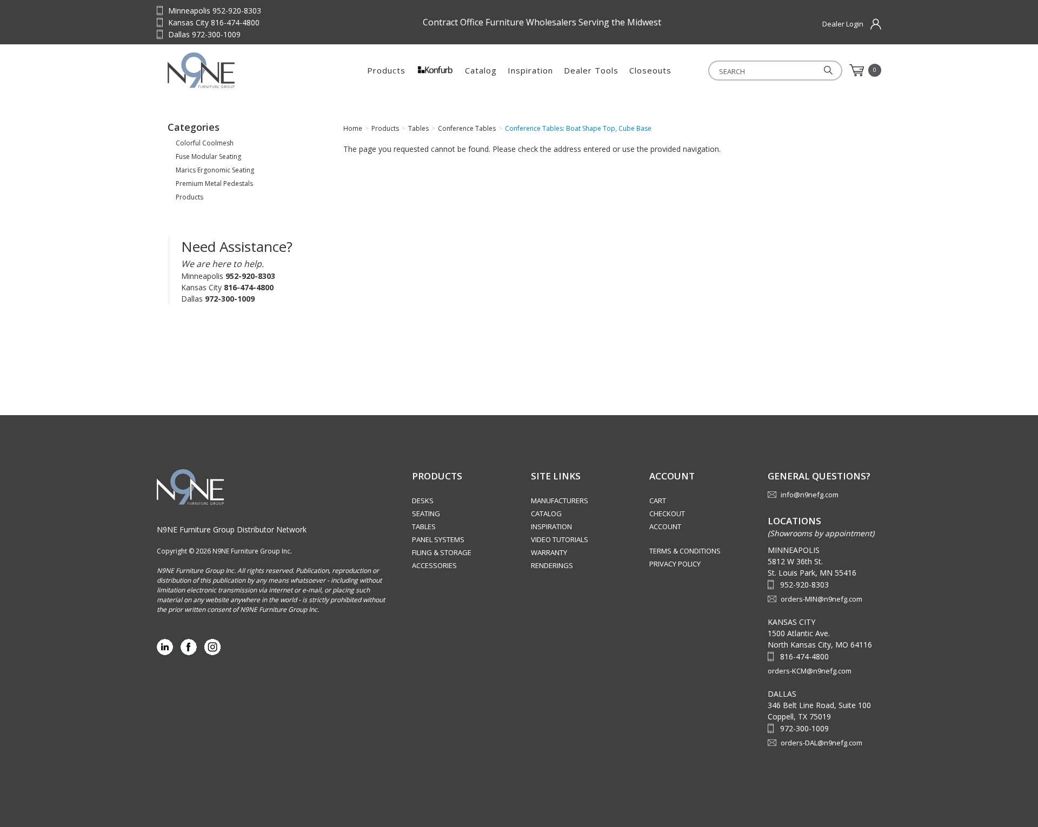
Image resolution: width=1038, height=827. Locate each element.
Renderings (552, 565)
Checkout (667, 513)
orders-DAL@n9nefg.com (821, 743)
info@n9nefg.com (810, 494)
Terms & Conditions (685, 551)
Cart (657, 500)
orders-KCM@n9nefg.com (809, 671)
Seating (426, 513)
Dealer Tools (591, 70)
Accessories (434, 565)
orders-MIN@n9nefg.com (821, 599)
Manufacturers (559, 500)
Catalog (481, 70)
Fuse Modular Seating (208, 156)
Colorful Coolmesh (205, 143)
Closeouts (650, 70)
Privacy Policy (675, 564)
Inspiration (530, 70)
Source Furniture (235, 70)
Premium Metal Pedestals (214, 183)
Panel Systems (438, 539)
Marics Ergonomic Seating (215, 170)
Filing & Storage (441, 552)
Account (665, 526)
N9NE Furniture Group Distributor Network (232, 529)
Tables (424, 526)
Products (386, 70)
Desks (423, 500)
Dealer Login (842, 24)
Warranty (549, 552)
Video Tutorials (559, 539)
